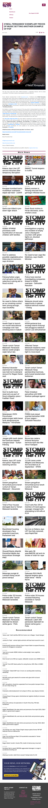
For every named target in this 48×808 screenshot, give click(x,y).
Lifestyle (34, 793)
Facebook (11, 127)
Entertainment (36, 795)
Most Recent (12, 11)
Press (23, 790)
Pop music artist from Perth (11, 118)
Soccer (38, 799)
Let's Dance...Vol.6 (12, 104)
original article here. (33, 147)
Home (10, 8)
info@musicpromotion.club (8, 140)
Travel (40, 797)
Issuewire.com (24, 97)
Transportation (34, 797)
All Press (11, 14)
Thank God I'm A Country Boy (9, 113)
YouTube (18, 124)
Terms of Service (23, 795)
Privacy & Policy (23, 796)
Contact (11, 17)
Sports (38, 793)
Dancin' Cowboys (35, 102)
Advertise (23, 792)
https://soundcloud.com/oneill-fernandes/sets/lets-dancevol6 (16, 132)
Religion (34, 799)
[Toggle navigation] (44, 5)
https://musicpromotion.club (8, 143)
